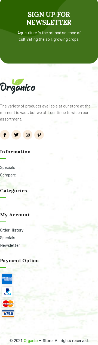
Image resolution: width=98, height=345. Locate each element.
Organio (31, 340)
